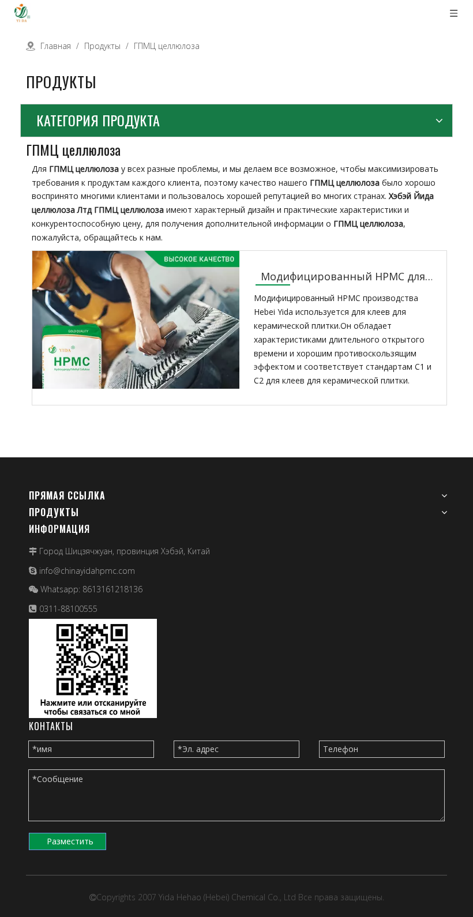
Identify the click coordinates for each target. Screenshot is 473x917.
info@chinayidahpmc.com (87, 570)
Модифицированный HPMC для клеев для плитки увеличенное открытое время (343, 277)
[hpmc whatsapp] (93, 668)
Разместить (70, 841)
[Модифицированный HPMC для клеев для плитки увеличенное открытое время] (135, 353)
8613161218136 (112, 589)
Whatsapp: (61, 589)
